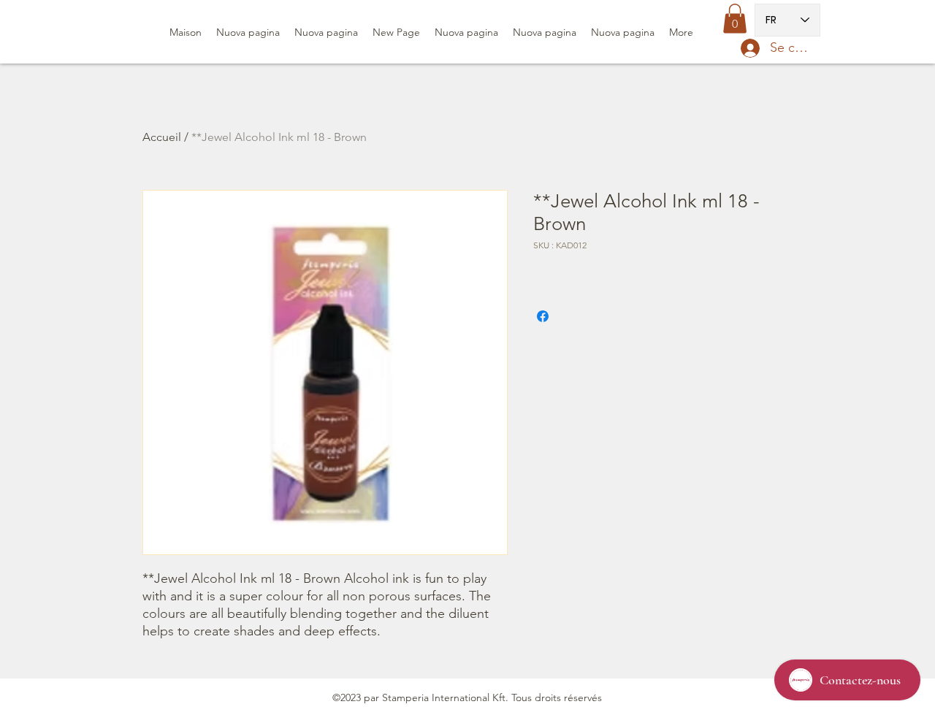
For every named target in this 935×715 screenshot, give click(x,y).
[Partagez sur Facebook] (543, 316)
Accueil (161, 137)
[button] (734, 19)
